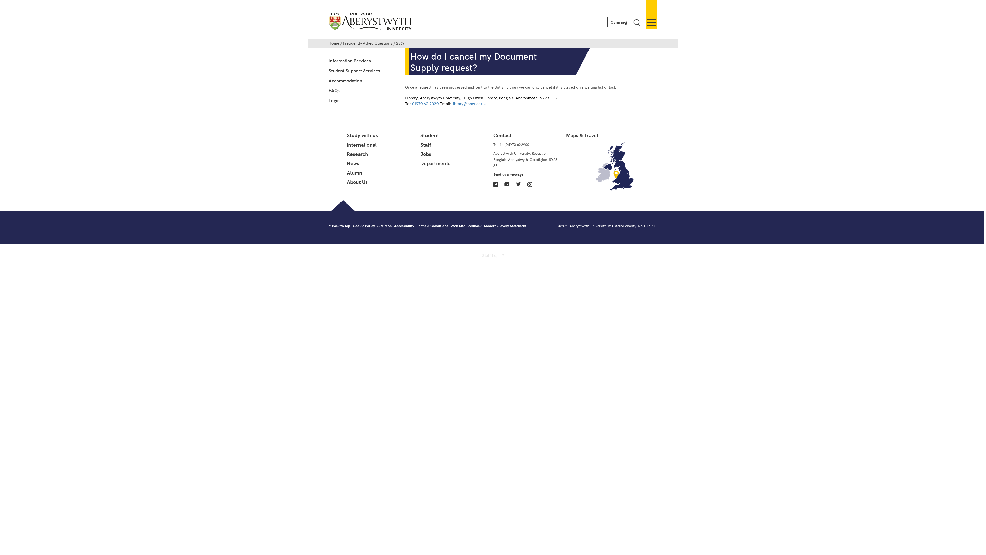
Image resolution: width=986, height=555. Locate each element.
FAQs (334, 90)
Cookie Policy (364, 225)
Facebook (495, 184)
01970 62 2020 (425, 103)
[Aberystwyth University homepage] (371, 22)
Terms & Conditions (432, 225)
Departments (435, 163)
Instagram (529, 184)
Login (334, 100)
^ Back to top (339, 225)
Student (429, 135)
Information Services (350, 60)
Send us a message (508, 174)
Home (334, 43)
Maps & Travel (582, 135)
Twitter (518, 184)
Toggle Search (637, 22)
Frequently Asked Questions (367, 43)
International (362, 145)
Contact (502, 135)
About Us (357, 182)
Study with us (362, 135)
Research (357, 154)
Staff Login (492, 255)
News (353, 163)
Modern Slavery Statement (505, 225)
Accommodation (345, 80)
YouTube (506, 184)
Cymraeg (619, 22)
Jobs (425, 154)
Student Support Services (354, 70)
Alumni (355, 173)
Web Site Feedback (466, 225)
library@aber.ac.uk (469, 103)
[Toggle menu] (651, 14)
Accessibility (404, 225)
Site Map (384, 225)
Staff (425, 145)
